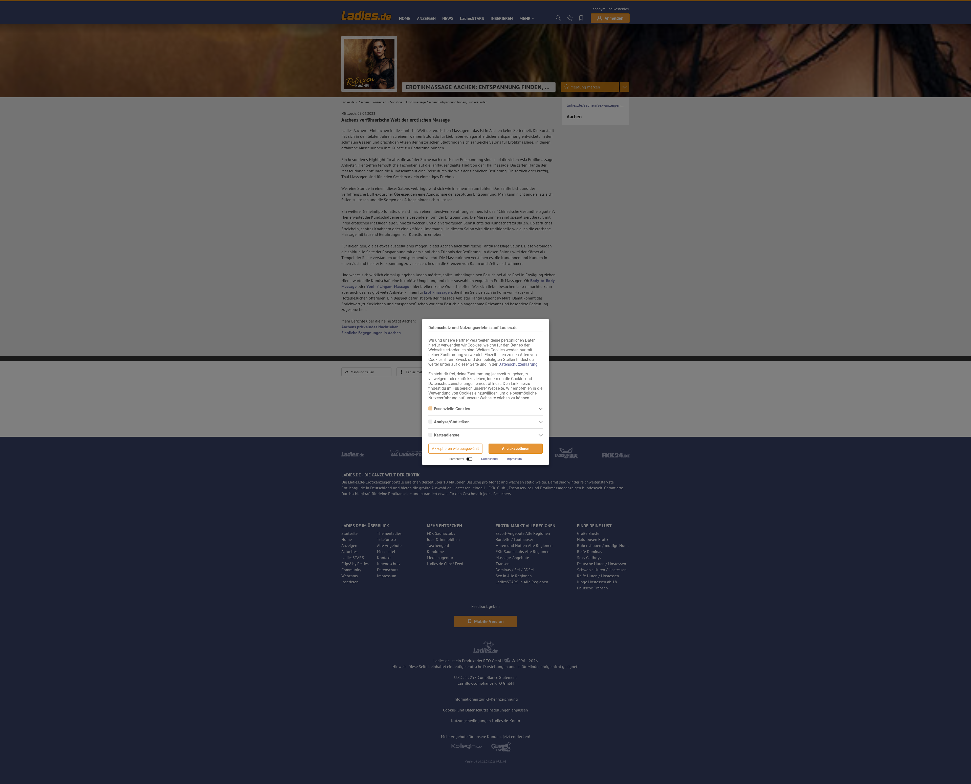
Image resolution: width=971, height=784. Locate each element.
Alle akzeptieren (515, 448)
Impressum (514, 459)
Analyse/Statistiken (452, 422)
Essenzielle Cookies (452, 408)
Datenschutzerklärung (518, 364)
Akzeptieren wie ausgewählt (455, 448)
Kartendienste (446, 435)
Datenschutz (489, 459)
